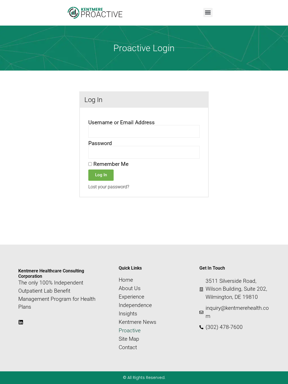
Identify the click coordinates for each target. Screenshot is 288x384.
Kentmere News (137, 322)
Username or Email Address (121, 122)
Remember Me (110, 164)
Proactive (130, 330)
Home (126, 280)
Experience (131, 297)
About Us (130, 288)
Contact (128, 347)
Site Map (129, 339)
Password (100, 143)
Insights (128, 314)
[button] (208, 12)
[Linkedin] (20, 322)
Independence (135, 305)
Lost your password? (108, 186)
